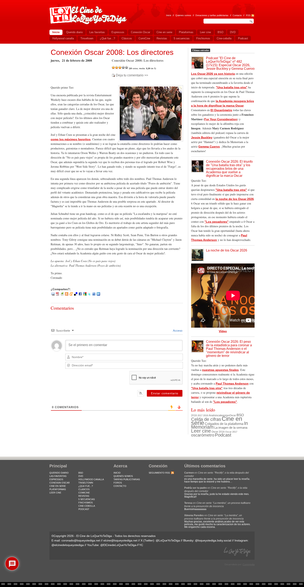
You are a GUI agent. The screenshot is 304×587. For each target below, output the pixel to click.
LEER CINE (55, 492)
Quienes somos (183, 15)
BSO (240, 415)
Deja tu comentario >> (132, 75)
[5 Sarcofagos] (126, 67)
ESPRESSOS (56, 479)
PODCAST (83, 509)
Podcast (223, 435)
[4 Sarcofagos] (123, 67)
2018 (205, 415)
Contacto (237, 15)
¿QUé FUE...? (85, 486)
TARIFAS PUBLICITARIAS (127, 479)
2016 (194, 415)
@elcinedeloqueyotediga (67, 545)
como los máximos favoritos (71, 139)
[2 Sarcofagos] (116, 67)
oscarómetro (202, 435)
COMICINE (84, 492)
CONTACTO (120, 486)
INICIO (117, 473)
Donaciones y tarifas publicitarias (212, 15)
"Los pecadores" (217, 221)
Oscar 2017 (231, 432)
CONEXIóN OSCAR (59, 482)
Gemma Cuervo (209, 146)
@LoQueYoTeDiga (168, 540)
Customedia (249, 564)
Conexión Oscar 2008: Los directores (112, 52)
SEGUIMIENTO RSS (159, 473)
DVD (80, 476)
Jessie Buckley (201, 137)
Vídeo (223, 331)
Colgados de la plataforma (224, 424)
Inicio (168, 15)
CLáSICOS (84, 489)
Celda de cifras (206, 419)
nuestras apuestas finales (220, 370)
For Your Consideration (220, 119)
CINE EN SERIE (57, 486)
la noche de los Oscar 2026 (234, 199)
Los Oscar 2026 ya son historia (213, 73)
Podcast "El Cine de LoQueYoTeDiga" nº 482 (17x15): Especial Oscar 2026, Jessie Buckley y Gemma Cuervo (230, 63)
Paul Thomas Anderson (232, 383)
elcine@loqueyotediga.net (120, 540)
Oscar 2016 (218, 431)
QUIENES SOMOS (123, 476)
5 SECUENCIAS (86, 499)
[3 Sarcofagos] (120, 67)
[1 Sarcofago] (113, 67)
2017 (199, 415)
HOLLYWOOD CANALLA (91, 479)
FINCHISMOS (85, 502)
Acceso (177, 330)
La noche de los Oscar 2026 (226, 250)
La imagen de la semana (230, 427)
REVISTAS (83, 496)
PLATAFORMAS (57, 489)
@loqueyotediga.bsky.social (213, 540)
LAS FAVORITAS (57, 476)
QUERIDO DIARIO (59, 473)
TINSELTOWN (85, 482)
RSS (248, 15)
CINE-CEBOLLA (86, 506)
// (243, 15)
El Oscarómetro (221, 110)
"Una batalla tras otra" (231, 87)
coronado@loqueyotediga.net (80, 540)
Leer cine (201, 431)
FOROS (118, 482)
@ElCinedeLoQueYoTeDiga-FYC (121, 545)
